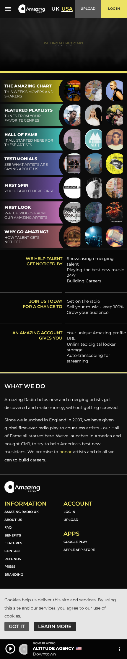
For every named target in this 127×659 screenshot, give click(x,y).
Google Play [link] (75, 542)
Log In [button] (114, 8)
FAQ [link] (8, 527)
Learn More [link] (54, 626)
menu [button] (8, 8)
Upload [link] (71, 520)
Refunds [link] (12, 559)
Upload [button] (88, 8)
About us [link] (13, 520)
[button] (31, 8)
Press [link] (9, 566)
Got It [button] (17, 626)
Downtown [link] (44, 654)
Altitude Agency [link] (53, 648)
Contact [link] (12, 551)
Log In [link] (69, 512)
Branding (13, 574)
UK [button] (55, 8)
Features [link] (13, 543)
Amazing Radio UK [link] (21, 512)
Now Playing (44, 643)
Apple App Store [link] (79, 550)
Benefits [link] (12, 535)
